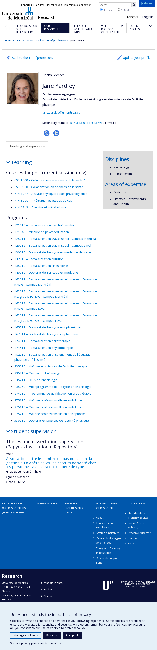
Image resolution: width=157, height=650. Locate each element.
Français (131, 17)
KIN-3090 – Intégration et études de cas (43, 200)
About (100, 517)
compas (132, 538)
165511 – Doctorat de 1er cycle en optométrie (47, 327)
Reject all (52, 635)
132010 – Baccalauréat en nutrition (38, 259)
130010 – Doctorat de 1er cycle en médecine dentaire (52, 252)
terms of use (53, 643)
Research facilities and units (74, 508)
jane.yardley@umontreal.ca (61, 112)
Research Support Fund (107, 560)
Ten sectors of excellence (105, 525)
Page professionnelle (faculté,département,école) (47, 133)
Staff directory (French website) (138, 515)
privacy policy (30, 643)
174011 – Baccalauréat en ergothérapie (42, 341)
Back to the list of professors (32, 57)
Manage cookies (25, 635)
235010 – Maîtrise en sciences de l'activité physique (50, 366)
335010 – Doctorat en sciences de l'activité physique (51, 420)
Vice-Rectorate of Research (106, 506)
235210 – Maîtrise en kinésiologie (38, 373)
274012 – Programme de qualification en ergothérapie (52, 393)
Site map (49, 596)
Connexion (85, 5)
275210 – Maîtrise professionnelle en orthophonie (49, 414)
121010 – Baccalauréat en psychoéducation (44, 225)
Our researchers (25, 40)
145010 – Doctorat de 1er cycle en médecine (46, 272)
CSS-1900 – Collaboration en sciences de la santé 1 (50, 180)
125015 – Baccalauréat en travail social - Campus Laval (52, 245)
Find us (48, 589)
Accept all (72, 635)
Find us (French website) (137, 525)
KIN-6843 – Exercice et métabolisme (40, 207)
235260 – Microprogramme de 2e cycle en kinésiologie (52, 387)
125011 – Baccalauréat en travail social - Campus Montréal (55, 239)
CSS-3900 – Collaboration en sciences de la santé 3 (50, 187)
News (131, 543)
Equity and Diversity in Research (108, 550)
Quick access (137, 503)
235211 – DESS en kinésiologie (35, 380)
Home (8, 40)
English (147, 17)
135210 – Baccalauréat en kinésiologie (41, 266)
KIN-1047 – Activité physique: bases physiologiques (50, 194)
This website (109, 9)
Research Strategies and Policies (108, 540)
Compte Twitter (56, 133)
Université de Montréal (17, 13)
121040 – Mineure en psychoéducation (41, 232)
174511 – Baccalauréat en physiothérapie (43, 348)
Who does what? (53, 583)
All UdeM (125, 9)
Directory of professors (52, 40)
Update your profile (137, 57)
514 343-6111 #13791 (86, 123)
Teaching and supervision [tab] (27, 146)
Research (47, 17)
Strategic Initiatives (108, 533)
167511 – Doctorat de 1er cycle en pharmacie (46, 334)
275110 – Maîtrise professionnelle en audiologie (48, 400)
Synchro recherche (139, 533)
